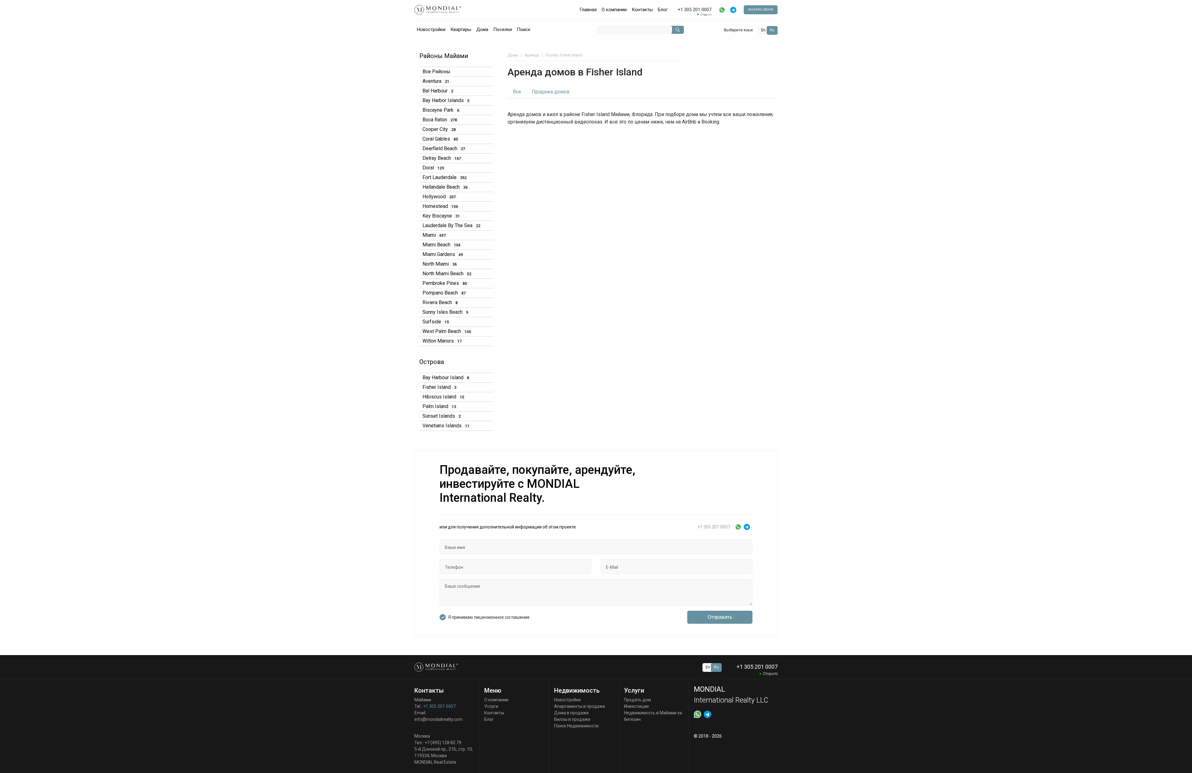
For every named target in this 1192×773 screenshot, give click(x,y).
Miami (434, 235)
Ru (772, 30)
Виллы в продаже (572, 719)
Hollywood (439, 197)
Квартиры (460, 29)
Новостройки (431, 29)
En (763, 30)
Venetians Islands (445, 426)
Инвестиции (636, 706)
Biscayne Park (440, 110)
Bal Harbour (437, 91)
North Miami (439, 264)
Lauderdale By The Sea (451, 225)
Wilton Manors (442, 341)
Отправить (720, 617)
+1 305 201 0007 (439, 706)
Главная (588, 9)
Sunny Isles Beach (445, 312)
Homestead (440, 206)
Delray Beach (441, 158)
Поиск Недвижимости (576, 725)
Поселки (502, 29)
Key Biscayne (441, 216)
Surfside (435, 322)
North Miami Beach (446, 273)
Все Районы (436, 71)
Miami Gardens (442, 254)
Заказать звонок (761, 9)
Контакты (642, 9)
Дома (482, 29)
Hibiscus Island (443, 397)
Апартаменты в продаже (579, 706)
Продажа (551, 92)
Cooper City (439, 129)
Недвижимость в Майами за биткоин (653, 716)
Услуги (491, 706)
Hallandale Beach (444, 187)
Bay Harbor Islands (445, 100)
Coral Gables (440, 139)
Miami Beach (441, 245)
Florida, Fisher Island (563, 55)
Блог (663, 9)
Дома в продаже (571, 712)
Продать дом (637, 699)
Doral (433, 168)
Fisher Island (439, 387)
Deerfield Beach (443, 148)
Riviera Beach (440, 302)
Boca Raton (439, 120)
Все (517, 92)
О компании (614, 9)
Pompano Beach (444, 293)
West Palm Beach (446, 331)
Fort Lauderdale (444, 177)
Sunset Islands (441, 416)
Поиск (524, 29)
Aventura (435, 81)
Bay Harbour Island (445, 377)
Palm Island (439, 406)
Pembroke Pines (444, 283)
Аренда (532, 55)
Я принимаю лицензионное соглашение (489, 617)
